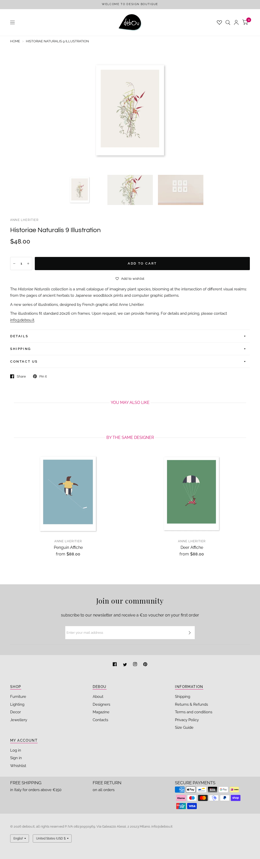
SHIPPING (20, 349)
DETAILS (19, 336)
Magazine (101, 712)
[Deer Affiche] (192, 493)
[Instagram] (135, 664)
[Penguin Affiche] (68, 493)
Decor (15, 712)
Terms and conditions (193, 712)
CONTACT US (24, 361)
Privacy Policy (187, 720)
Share (21, 376)
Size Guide (184, 727)
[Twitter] (125, 664)
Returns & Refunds (191, 704)
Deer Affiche (192, 547)
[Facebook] (115, 664)
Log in (15, 750)
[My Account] (236, 22)
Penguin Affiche (68, 547)
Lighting (17, 704)
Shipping (182, 696)
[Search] (228, 22)
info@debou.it (22, 320)
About (98, 696)
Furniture (18, 696)
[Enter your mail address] (190, 632)
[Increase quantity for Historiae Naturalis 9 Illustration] (28, 263)
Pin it (43, 376)
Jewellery (18, 720)
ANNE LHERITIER (24, 220)
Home (15, 41)
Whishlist (18, 765)
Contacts (100, 720)
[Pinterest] (145, 664)
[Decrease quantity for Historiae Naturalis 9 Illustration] (14, 263)
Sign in (16, 758)
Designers (101, 704)
